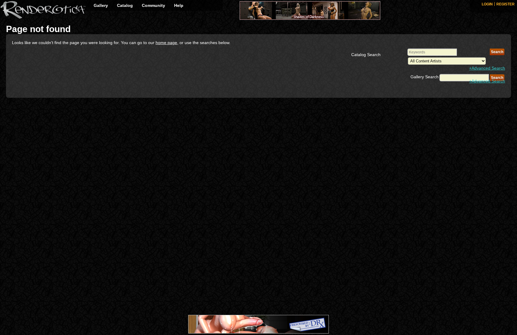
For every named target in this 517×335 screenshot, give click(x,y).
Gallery (101, 5)
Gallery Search (424, 76)
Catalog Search (366, 54)
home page (166, 42)
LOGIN (487, 4)
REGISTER (505, 4)
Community (153, 5)
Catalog (125, 5)
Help (178, 5)
